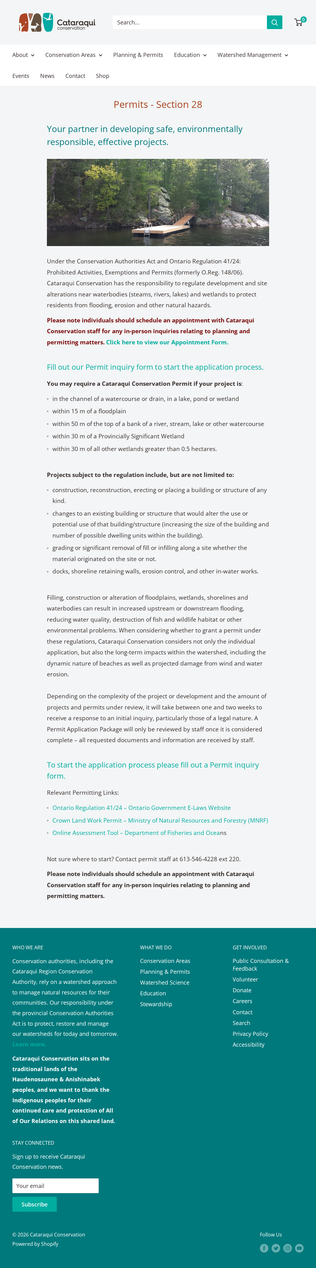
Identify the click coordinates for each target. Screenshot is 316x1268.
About (20, 54)
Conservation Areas (70, 54)
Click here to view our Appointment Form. (167, 342)
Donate (242, 990)
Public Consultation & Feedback (261, 964)
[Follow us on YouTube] (299, 1248)
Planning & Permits (138, 54)
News (47, 75)
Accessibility (248, 1044)
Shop (102, 75)
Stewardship (156, 1004)
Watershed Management (249, 54)
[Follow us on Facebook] (264, 1248)
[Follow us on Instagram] (287, 1248)
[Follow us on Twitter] (276, 1248)
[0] (298, 22)
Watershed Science (164, 982)
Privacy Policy (250, 1033)
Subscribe (35, 1204)
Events (20, 75)
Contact (75, 75)
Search (241, 1023)
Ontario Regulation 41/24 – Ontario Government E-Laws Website (141, 808)
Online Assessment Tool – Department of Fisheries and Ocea (136, 833)
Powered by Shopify (35, 1243)
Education (187, 54)
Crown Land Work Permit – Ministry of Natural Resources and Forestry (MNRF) (160, 820)
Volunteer (245, 979)
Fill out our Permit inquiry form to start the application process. (155, 367)
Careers (242, 1001)
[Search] (274, 22)
